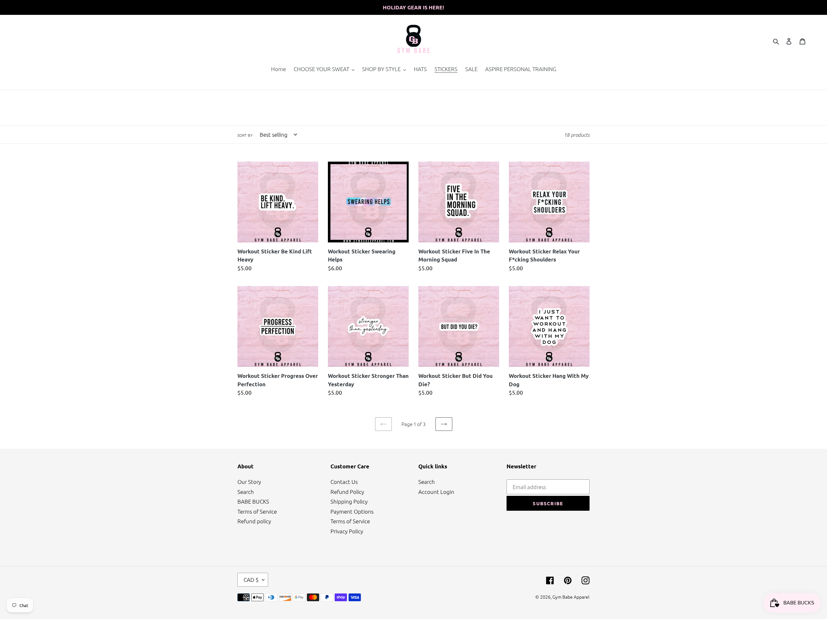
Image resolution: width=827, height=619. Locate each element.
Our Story (249, 481)
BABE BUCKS (253, 501)
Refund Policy (347, 491)
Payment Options (351, 511)
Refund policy (254, 521)
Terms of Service (257, 511)
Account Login (436, 491)
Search (245, 491)
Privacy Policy (346, 531)
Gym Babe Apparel (571, 596)
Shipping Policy (349, 501)
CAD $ (251, 579)
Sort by (245, 135)
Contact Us (344, 481)
